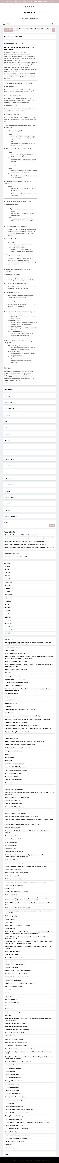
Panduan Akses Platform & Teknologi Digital (16, 872)
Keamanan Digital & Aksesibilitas (13, 803)
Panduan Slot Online (10, 928)
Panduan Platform (9, 922)
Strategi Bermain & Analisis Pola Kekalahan (16, 1045)
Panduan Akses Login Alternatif (13, 869)
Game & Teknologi (9, 712)
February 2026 (8, 582)
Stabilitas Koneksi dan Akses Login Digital (16, 1042)
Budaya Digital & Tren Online (12, 676)
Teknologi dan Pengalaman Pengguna (14, 1100)
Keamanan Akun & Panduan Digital (14, 789)
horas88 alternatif (9, 757)
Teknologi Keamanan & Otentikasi (13, 1119)
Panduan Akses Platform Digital (13, 875)
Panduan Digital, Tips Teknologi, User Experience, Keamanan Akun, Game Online (25, 882)
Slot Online (8, 1015)
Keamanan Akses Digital (11, 783)
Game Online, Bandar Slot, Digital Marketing (16, 722)
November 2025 (9, 591)
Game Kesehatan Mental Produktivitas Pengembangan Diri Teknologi (22, 716)
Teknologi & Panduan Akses (12, 1084)
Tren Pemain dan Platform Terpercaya (14, 1141)
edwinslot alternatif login (11, 703)
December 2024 (9, 626)
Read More (7, 383)
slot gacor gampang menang (12, 1012)
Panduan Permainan (10, 919)
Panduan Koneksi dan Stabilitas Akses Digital (16, 891)
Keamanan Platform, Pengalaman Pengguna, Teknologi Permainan (22, 824)
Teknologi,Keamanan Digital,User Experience (16, 1138)
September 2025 (9, 598)
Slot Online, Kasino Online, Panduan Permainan (17, 1029)
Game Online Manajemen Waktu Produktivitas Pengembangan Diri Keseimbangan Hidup (27, 719)
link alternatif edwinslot (11, 842)
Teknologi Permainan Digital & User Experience (17, 1128)
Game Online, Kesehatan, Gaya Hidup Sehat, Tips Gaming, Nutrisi (21, 725)
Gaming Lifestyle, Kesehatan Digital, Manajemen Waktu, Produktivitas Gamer (24, 741)
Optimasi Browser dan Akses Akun (14, 851)
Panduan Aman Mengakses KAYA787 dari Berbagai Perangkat (21, 535)
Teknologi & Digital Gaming (12, 1074)
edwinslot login (9, 706)
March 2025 (8, 617)
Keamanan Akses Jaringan (12, 786)
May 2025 (7, 610)
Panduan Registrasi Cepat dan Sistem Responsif (17, 925)
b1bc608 (8, 52)
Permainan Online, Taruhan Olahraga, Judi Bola (17, 974)
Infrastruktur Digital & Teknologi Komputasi (16, 767)
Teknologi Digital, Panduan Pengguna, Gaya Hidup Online (19, 1109)
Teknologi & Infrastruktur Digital (13, 1077)
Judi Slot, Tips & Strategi (11, 776)
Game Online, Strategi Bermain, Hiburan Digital (17, 732)
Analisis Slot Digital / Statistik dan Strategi (16, 669)
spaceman (7, 510)
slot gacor (7, 415)
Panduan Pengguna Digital (11, 916)
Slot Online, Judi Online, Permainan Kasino (16, 1026)
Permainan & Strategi (10, 961)
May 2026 (7, 572)
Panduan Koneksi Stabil (11, 895)
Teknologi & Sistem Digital (12, 1087)
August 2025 (8, 601)
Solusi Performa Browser (11, 1036)
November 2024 (9, 630)
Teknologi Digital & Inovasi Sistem (14, 1106)
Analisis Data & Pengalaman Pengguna (15, 653)
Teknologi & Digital (10, 1071)
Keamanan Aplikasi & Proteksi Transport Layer (17, 797)
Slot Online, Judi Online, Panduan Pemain (15, 1023)
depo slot (7, 440)
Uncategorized (8, 1144)
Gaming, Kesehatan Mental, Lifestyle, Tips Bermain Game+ (20, 744)
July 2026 (7, 566)
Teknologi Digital (9, 1103)
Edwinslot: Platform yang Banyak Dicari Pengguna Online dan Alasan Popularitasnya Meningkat (31, 29)
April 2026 (7, 575)
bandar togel (27, 66)
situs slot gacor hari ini (11, 408)
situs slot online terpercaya (12, 1002)
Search (6, 522)
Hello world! (23, 557)
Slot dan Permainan (10, 1009)
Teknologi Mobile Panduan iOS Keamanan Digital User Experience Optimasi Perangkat (27, 1122)
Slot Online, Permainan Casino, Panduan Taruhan (17, 1033)
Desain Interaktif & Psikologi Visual (14, 685)
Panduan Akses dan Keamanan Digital (14, 863)
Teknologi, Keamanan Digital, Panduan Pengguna (17, 1135)
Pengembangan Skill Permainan (13, 951)
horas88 (7, 754)
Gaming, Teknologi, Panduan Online (14, 751)
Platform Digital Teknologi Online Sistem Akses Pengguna (20, 983)
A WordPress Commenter (12, 557)
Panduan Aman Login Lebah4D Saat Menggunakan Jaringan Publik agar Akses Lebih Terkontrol (29, 547)
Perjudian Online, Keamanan (12, 954)
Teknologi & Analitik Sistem (12, 1065)
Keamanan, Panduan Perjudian (12, 827)
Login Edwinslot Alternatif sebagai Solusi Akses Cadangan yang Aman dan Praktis (26, 1)
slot (6, 421)
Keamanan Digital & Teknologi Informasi (15, 813)
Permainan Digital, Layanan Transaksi (14, 964)
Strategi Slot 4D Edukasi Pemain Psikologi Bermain (18, 1061)
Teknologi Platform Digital (11, 1132)
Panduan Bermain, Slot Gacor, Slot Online (15, 879)
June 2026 (7, 569)
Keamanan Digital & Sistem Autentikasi (15, 807)
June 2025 (7, 607)
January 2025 (8, 623)
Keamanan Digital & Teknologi (12, 810)
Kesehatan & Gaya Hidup (11, 835)
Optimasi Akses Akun (10, 848)
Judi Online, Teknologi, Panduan (13, 773)
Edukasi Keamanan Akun (11, 693)
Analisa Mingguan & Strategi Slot (13, 647)
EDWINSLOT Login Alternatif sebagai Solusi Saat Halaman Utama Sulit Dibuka (25, 541)
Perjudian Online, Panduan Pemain (13, 958)
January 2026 (8, 585)
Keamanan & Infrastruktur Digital (13, 779)
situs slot (7, 993)
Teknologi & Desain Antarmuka (13, 1068)
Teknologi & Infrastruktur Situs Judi (14, 1081)
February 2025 (8, 620)
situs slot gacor (9, 465)
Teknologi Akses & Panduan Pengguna (15, 1097)
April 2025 (7, 614)
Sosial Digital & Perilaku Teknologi (14, 1039)
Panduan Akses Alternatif (11, 859)
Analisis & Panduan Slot (11, 650)
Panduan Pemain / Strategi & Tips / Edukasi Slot (17, 908)
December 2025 (9, 588)
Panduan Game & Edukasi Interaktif (14, 885)
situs (6, 427)
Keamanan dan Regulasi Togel (12, 800)
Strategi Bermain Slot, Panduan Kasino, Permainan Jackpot (20, 1048)
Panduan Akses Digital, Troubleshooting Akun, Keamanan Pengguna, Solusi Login (25, 866)
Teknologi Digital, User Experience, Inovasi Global (17, 1112)
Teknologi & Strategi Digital (12, 1090)
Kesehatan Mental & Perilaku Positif (14, 839)
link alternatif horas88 (10, 845)
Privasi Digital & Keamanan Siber (13, 986)
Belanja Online (8, 673)
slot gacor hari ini (9, 459)
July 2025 (7, 604)
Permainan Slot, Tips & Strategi (13, 980)
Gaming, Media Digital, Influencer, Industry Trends (17, 748)
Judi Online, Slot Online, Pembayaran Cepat (16, 770)
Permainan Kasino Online (11, 967)
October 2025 (8, 595)
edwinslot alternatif (10, 700)
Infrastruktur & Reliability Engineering (14, 763)
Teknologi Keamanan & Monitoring (14, 1116)
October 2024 (8, 633)
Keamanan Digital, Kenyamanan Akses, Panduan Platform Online (21, 816)
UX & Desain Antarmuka (11, 1147)
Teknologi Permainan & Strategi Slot (14, 1125)
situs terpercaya (9, 484)
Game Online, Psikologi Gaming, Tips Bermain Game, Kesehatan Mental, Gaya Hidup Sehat (28, 728)
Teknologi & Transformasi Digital (13, 1093)
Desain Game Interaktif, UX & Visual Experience (17, 682)
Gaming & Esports (9, 735)
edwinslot (7, 697)
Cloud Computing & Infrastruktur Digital (15, 679)
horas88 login (8, 760)
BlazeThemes (45, 1160)
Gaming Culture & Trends (11, 738)
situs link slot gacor (10, 402)
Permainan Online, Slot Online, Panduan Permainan (18, 970)
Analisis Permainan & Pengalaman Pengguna (16, 661)
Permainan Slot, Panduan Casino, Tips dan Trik (17, 977)
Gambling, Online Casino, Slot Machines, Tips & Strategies (20, 709)
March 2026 (8, 579)
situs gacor (8, 989)
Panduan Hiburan (9, 888)
